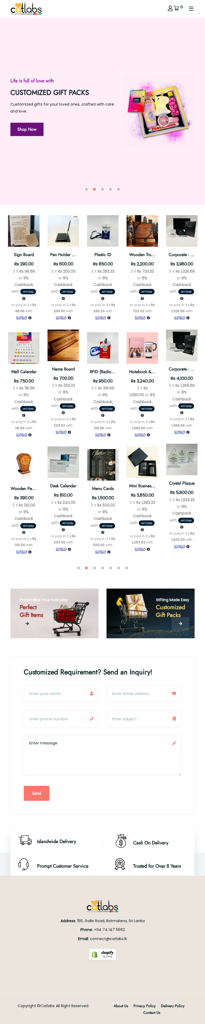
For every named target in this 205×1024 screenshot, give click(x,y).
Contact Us (151, 1012)
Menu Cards (103, 488)
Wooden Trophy (143, 255)
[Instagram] (102, 969)
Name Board (63, 369)
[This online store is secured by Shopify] (102, 953)
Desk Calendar (63, 486)
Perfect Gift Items (31, 611)
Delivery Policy (172, 1005)
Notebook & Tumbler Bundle (154, 372)
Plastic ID (102, 255)
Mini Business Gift (145, 486)
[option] (102, 110)
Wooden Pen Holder (29, 488)
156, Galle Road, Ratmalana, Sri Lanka (111, 920)
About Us (121, 1005)
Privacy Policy (144, 1005)
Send (36, 793)
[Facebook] (96, 969)
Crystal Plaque (182, 483)
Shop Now (107, 139)
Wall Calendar (24, 372)
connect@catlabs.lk (108, 938)
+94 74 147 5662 (109, 929)
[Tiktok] (108, 969)
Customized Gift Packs (170, 611)
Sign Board (24, 255)
